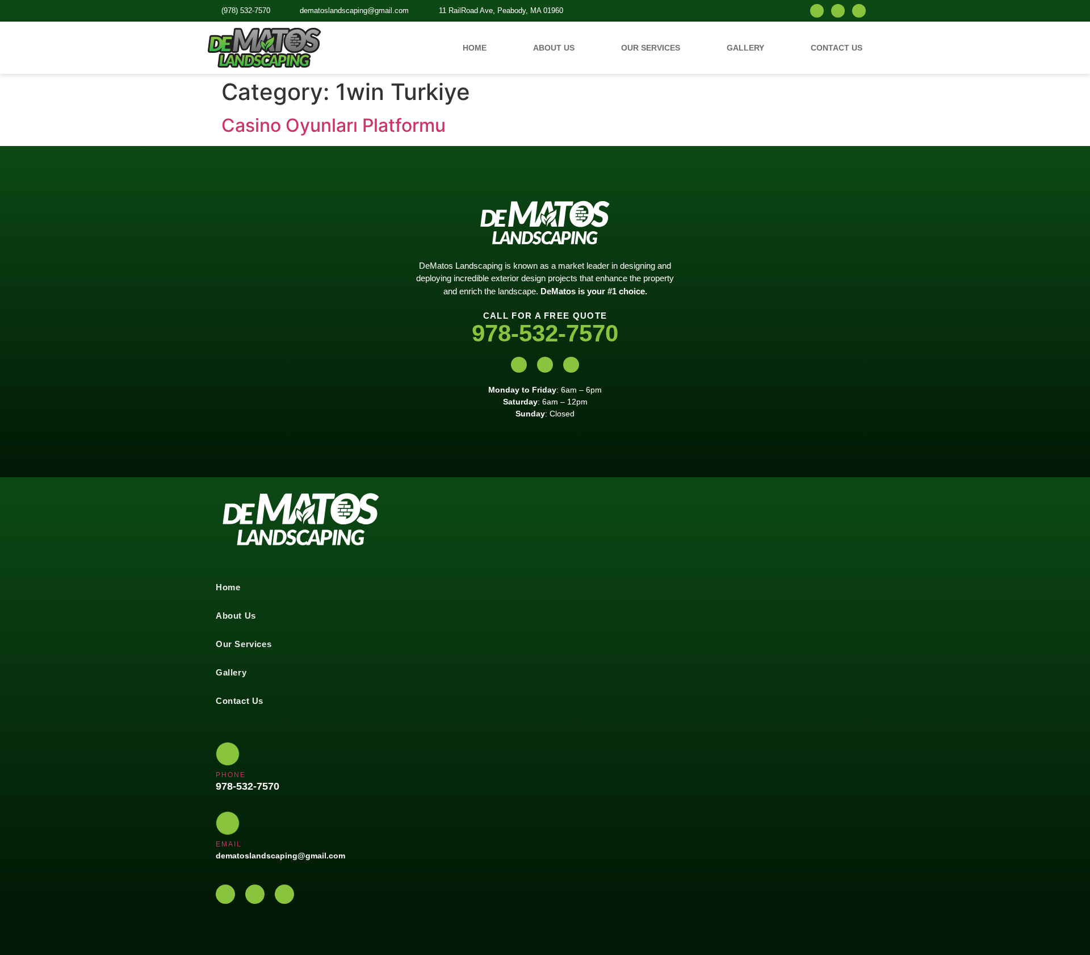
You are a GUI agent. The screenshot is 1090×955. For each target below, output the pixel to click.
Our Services (650, 47)
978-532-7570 (545, 333)
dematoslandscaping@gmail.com (280, 855)
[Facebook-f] (838, 11)
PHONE (231, 775)
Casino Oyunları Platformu (333, 125)
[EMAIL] (228, 823)
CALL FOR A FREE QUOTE (545, 315)
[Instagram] (817, 11)
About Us (554, 47)
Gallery (745, 47)
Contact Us (836, 47)
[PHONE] (228, 754)
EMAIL (229, 844)
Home (475, 47)
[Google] (859, 11)
